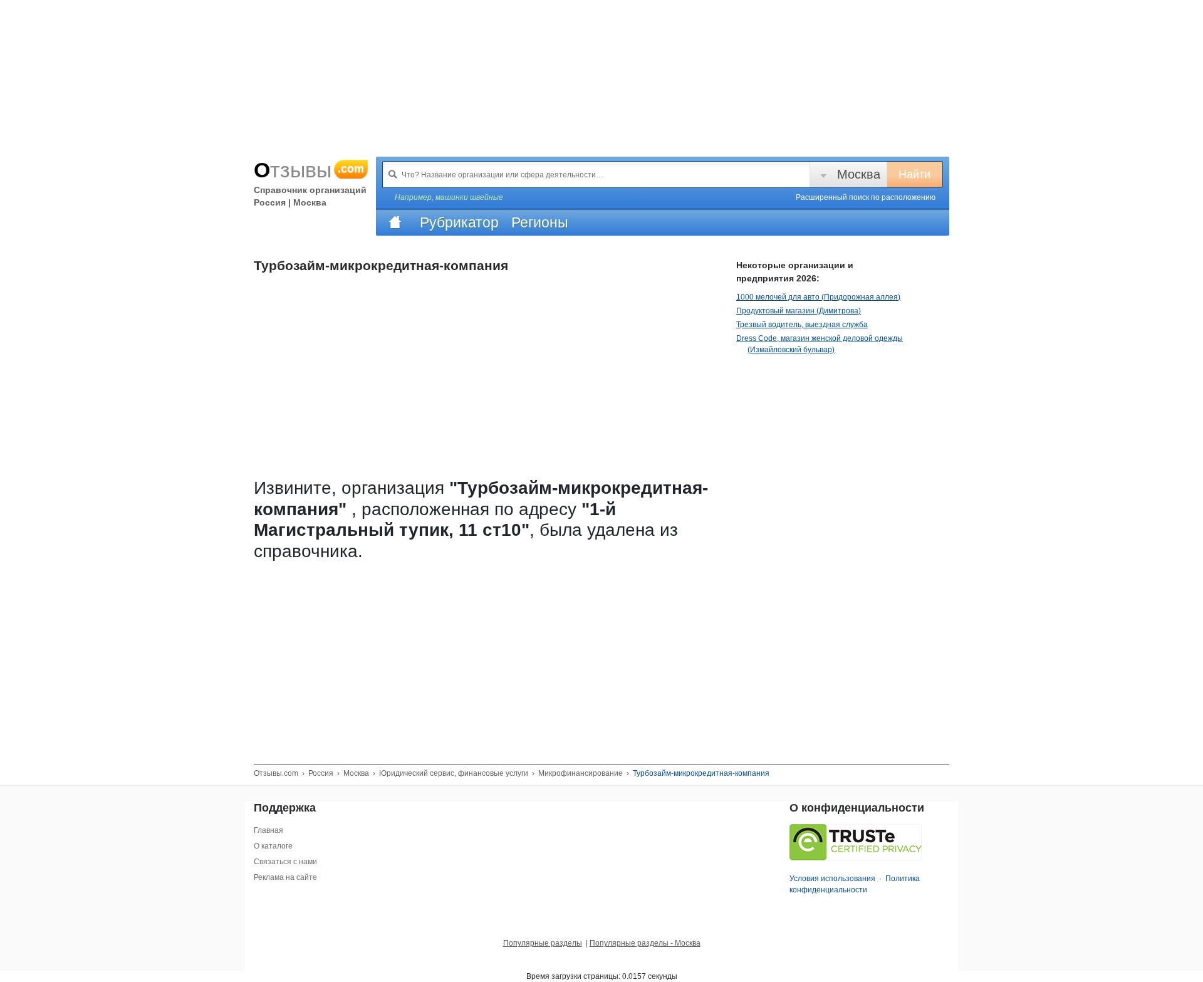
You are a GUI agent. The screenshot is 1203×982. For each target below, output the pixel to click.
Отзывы (309, 170)
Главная (268, 830)
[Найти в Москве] (393, 174)
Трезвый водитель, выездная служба (802, 324)
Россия (320, 773)
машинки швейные (469, 197)
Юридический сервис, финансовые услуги (453, 773)
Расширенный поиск (865, 197)
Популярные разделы (542, 943)
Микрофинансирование (580, 773)
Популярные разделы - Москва (645, 943)
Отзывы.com (276, 773)
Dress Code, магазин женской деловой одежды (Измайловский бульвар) (819, 344)
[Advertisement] (486, 654)
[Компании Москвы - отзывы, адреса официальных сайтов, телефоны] (395, 222)
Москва (858, 174)
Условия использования (832, 878)
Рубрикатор (459, 222)
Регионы (539, 222)
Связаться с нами (285, 861)
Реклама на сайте (285, 877)
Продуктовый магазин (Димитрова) (798, 310)
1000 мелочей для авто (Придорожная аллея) (818, 297)
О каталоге (273, 846)
